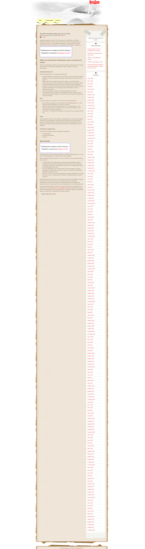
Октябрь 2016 (90, 396)
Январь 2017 (90, 388)
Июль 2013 (90, 502)
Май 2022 (89, 214)
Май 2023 (89, 181)
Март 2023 (90, 187)
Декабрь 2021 (90, 228)
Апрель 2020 (90, 282)
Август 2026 (90, 78)
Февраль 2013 (90, 516)
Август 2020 (90, 271)
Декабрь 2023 (90, 162)
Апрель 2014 (90, 478)
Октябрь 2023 (90, 168)
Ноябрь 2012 (90, 524)
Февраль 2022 (90, 222)
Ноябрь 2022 (90, 198)
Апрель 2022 (90, 217)
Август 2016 (90, 402)
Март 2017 (90, 383)
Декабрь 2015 (90, 424)
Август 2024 (90, 141)
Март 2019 (90, 317)
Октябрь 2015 (90, 429)
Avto (54, 193)
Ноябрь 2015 (90, 426)
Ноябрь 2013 (90, 492)
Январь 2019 (90, 323)
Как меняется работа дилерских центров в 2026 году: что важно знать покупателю (95, 66)
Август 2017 (90, 369)
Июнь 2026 (90, 83)
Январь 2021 (90, 258)
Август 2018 (90, 336)
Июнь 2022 (90, 211)
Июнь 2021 (90, 244)
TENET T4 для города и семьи (95, 62)
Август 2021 (90, 238)
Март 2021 (90, 252)
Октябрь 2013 (90, 494)
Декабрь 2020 (90, 260)
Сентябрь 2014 (91, 464)
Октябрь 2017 (90, 364)
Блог (40, 20)
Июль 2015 (90, 437)
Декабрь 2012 (90, 522)
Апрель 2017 (90, 380)
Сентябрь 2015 (91, 432)
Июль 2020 (90, 274)
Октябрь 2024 (90, 135)
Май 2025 (89, 119)
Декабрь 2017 (90, 358)
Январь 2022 (90, 225)
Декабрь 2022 (90, 195)
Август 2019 (90, 304)
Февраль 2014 (90, 483)
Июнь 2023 (90, 179)
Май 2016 (89, 410)
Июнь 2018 (90, 342)
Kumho (49, 43)
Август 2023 (90, 173)
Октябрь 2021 (90, 233)
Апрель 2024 (90, 151)
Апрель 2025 (90, 121)
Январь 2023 (90, 192)
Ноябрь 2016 (90, 394)
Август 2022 (90, 206)
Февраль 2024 (90, 157)
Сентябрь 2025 (91, 108)
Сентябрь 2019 (91, 301)
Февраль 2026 (90, 94)
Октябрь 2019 (90, 298)
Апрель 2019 (90, 315)
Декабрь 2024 (90, 130)
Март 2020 (90, 285)
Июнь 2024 (90, 146)
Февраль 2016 (90, 418)
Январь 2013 (90, 519)
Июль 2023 (90, 176)
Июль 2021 (90, 241)
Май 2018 (89, 345)
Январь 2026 (90, 97)
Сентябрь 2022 (91, 203)
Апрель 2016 (90, 413)
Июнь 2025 (90, 116)
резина (74, 100)
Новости (63, 35)
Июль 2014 (90, 470)
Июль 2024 (90, 143)
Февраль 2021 (90, 255)
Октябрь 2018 (90, 331)
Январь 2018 (90, 356)
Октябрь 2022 (90, 200)
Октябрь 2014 (90, 462)
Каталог (57, 20)
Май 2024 (89, 149)
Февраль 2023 (90, 190)
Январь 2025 (90, 127)
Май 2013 (89, 508)
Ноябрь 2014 (90, 459)
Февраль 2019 (90, 320)
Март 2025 (90, 124)
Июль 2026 (90, 81)
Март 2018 (90, 350)
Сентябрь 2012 (91, 530)
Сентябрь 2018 (91, 334)
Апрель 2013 (90, 511)
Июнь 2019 (90, 309)
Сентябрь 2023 (91, 170)
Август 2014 (90, 467)
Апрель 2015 (90, 445)
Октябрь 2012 (90, 527)
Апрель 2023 (90, 184)
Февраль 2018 (90, 353)
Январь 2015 (90, 454)
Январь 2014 (90, 486)
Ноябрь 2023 (90, 165)
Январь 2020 (90, 290)
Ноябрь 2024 (90, 132)
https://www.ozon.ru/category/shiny (59, 188)
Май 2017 (89, 377)
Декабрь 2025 (90, 100)
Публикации (49, 20)
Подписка (43, 37)
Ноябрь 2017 (90, 361)
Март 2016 (90, 415)
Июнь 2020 (90, 277)
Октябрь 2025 (90, 105)
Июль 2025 (90, 113)
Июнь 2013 (90, 505)
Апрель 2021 (90, 249)
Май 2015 (89, 443)
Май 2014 (89, 475)
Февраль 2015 (90, 451)
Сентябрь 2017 (91, 366)
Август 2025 (90, 111)
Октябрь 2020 (90, 266)
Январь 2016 (90, 421)
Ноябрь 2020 (90, 263)
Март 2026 (90, 92)
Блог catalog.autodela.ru (78, 548)
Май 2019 (89, 312)
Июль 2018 (90, 339)
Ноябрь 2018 (90, 328)
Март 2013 (90, 513)
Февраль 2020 (90, 287)
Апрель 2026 (90, 89)
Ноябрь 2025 (90, 102)
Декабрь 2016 (90, 391)
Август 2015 (90, 434)
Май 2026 (89, 86)
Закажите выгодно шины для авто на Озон (55, 33)
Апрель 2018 (90, 347)
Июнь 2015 (90, 440)
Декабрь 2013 (90, 489)
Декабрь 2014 (90, 456)
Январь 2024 (90, 160)
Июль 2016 (90, 405)
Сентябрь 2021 (91, 236)
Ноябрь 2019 (90, 296)
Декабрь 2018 (90, 326)
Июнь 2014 (90, 473)
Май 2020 (89, 279)
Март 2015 (90, 448)
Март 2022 (90, 219)
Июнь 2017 (90, 375)
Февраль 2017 (90, 385)
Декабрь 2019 (90, 293)
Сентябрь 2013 (91, 497)
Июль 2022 (90, 209)
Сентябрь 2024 (91, 138)
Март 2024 (90, 154)
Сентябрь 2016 (91, 399)
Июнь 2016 (90, 407)
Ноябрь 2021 (90, 230)
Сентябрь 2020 (91, 268)
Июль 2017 (90, 372)
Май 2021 (89, 247)
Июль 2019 (90, 307)
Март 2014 (90, 481)
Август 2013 (90, 500)
